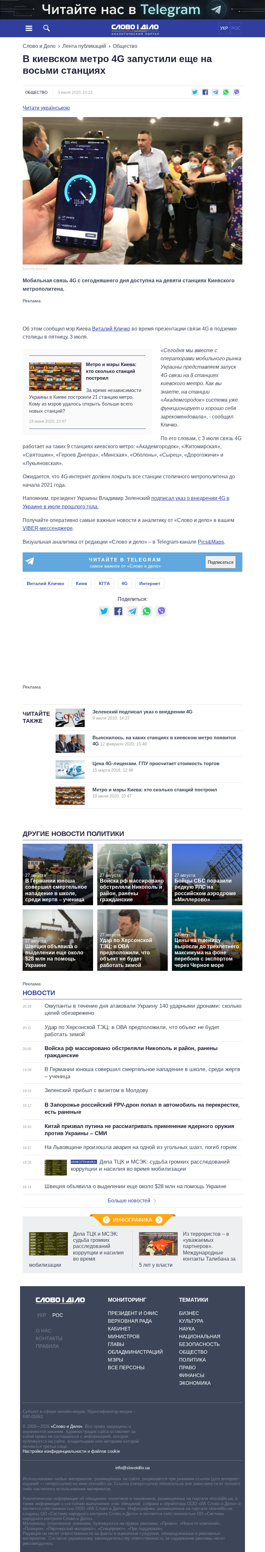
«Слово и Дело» (66, 1426)
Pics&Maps (211, 542)
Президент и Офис (133, 1313)
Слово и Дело (39, 46)
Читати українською (46, 108)
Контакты (49, 1338)
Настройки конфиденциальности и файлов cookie (71, 1451)
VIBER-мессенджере (48, 528)
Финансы (191, 1375)
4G (125, 583)
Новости (39, 992)
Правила (47, 1346)
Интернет (149, 583)
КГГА (104, 583)
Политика (192, 1359)
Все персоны (126, 1367)
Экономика (195, 1383)
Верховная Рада (130, 1321)
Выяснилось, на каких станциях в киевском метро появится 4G (164, 741)
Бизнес (189, 1313)
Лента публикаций (84, 46)
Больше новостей (129, 1200)
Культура (191, 1321)
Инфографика (132, 1220)
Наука (187, 1328)
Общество (125, 46)
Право (187, 1367)
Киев (81, 583)
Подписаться (220, 562)
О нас (43, 1330)
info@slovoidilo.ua (132, 1467)
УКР (224, 28)
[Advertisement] (132, 311)
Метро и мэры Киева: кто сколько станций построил (111, 371)
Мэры (115, 1359)
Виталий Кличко (111, 328)
